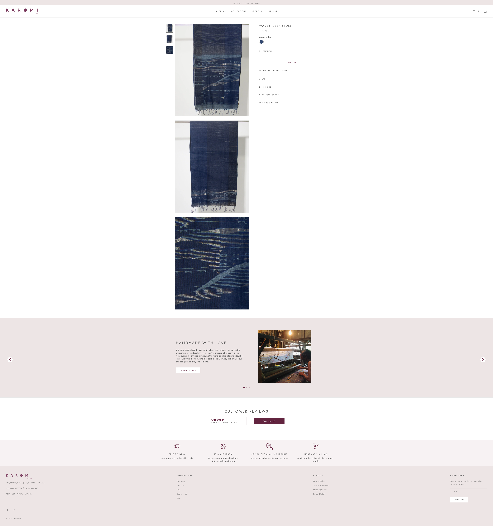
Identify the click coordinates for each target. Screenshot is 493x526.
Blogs (179, 498)
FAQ (178, 489)
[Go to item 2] (169, 50)
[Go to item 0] (169, 28)
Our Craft (181, 485)
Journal (272, 11)
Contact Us (182, 494)
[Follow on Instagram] (14, 510)
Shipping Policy (319, 489)
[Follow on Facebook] (7, 510)
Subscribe (459, 499)
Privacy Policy (319, 481)
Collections (239, 11)
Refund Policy (319, 494)
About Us (257, 11)
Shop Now (185, 372)
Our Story (181, 481)
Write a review (269, 421)
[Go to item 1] (169, 39)
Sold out (293, 62)
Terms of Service (321, 485)
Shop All (221, 11)
